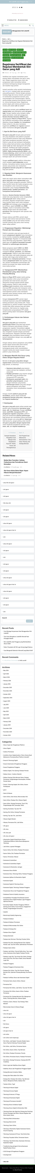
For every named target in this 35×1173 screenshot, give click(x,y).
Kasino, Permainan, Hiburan (10, 857)
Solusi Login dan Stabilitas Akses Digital (14, 1065)
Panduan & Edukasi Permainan (11, 922)
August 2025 (6, 701)
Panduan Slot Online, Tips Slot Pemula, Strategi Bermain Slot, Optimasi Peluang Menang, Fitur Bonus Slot (17, 972)
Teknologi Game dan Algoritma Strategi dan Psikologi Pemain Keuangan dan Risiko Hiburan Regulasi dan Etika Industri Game (17, 1113)
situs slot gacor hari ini (9, 530)
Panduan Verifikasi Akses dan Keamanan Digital (16, 977)
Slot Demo (6, 1024)
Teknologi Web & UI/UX (9, 1122)
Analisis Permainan (8, 752)
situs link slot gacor (8, 482)
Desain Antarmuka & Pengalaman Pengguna (15, 764)
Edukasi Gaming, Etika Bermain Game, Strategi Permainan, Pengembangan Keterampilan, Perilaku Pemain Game (16, 779)
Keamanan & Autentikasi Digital (11, 863)
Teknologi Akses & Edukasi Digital (12, 1104)
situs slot (6, 55)
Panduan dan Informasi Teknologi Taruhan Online (16, 939)
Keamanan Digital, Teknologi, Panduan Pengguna (16, 887)
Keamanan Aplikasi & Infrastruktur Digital (14, 877)
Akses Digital (7, 748)
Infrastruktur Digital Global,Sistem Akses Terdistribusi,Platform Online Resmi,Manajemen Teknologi (16, 841)
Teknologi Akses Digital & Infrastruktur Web (15, 1108)
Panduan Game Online (9, 948)
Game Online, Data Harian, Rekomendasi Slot (15, 796)
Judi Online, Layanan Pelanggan (11, 846)
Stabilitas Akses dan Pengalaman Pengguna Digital (17, 1068)
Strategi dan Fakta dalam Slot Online (13, 1075)
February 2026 (7, 680)
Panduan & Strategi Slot (9, 929)
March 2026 (6, 677)
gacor (5, 50)
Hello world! (23, 660)
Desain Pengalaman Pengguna (11, 767)
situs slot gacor (15, 55)
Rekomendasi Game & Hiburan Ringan (13, 1007)
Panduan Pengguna (8, 963)
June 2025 (6, 708)
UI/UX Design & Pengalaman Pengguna (13, 1151)
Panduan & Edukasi (8, 919)
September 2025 (7, 697)
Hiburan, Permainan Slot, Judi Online (13, 822)
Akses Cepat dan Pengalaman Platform (14, 745)
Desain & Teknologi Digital (10, 760)
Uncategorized (7, 1155)
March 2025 (6, 718)
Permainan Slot (7, 984)
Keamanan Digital (8, 880)
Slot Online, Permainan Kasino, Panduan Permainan (17, 1056)
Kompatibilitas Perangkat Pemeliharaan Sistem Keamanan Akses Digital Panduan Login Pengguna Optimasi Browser (17, 899)
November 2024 (7, 732)
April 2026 (6, 674)
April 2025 (6, 714)
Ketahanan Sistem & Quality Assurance (13, 894)
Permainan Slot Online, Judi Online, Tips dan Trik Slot (17, 988)
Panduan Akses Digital (9, 932)
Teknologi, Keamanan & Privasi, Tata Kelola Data (16, 1134)
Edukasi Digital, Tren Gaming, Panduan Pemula (15, 770)
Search (4, 618)
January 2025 (6, 725)
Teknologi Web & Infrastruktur (11, 1118)
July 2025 (5, 704)
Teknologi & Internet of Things (11, 1094)
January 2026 (6, 684)
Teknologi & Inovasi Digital (10, 1091)
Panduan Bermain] (8, 936)
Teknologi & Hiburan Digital (10, 1087)
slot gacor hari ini (17, 58)
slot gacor (6, 58)
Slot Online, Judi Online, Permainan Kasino (14, 1046)
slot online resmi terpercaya (11, 1037)
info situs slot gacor (19, 52)
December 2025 (7, 687)
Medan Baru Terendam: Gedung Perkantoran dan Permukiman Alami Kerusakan (16, 462)
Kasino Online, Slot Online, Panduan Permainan (16, 850)
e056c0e (6, 73)
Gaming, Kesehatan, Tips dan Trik (12, 809)
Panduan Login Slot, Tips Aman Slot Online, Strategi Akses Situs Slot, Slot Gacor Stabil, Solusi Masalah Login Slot (17, 958)
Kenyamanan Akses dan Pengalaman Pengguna (16, 891)
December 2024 (7, 728)
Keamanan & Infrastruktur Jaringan (12, 867)
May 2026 (6, 670)
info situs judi (7, 52)
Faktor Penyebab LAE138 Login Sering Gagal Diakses (16, 1)
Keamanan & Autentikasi (10, 860)
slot (23, 55)
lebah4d (5, 912)
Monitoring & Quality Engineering (12, 915)
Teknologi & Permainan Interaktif (12, 1101)
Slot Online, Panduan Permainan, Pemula (14, 1053)
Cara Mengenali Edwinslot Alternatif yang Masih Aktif (18, 650)
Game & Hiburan (7, 793)
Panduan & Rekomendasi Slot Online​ (13, 925)
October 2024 (7, 735)
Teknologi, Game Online (9, 1125)
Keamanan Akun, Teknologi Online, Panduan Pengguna (18, 874)
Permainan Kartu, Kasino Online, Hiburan (14, 981)
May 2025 (6, 711)
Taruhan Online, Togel (9, 1084)
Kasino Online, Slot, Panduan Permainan (14, 853)
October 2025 (7, 694)
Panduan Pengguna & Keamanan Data (13, 967)
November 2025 (7, 691)
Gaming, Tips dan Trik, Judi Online (12, 815)
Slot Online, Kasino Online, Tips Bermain (14, 1050)
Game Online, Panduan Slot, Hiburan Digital (15, 800)
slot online (6, 60)
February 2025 (7, 721)
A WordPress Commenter (10, 660)
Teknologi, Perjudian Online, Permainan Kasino (15, 1137)
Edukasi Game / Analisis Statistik (12, 774)
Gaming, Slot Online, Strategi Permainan (14, 812)
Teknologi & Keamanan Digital (11, 1098)
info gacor (12, 50)
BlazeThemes (18, 1170)
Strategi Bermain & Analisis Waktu (12, 1072)
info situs (20, 50)
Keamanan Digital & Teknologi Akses (13, 884)
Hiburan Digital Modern (9, 819)
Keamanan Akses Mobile (10, 870)
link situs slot (7, 503)
